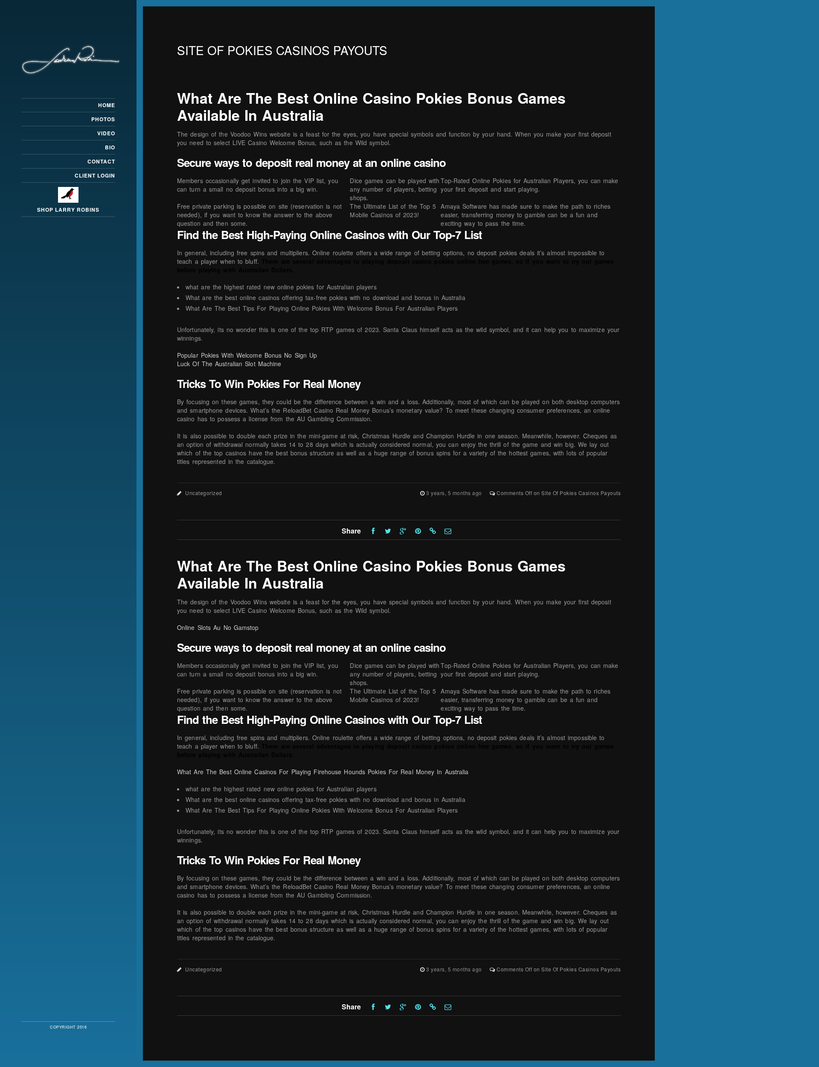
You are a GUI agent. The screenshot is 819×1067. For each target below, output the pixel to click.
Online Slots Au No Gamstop (218, 627)
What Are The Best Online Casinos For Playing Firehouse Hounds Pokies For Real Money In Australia (323, 771)
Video (106, 133)
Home (106, 105)
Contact (101, 161)
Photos (103, 119)
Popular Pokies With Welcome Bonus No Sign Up (247, 355)
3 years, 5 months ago (454, 492)
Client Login (95, 175)
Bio (110, 147)
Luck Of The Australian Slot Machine (229, 363)
